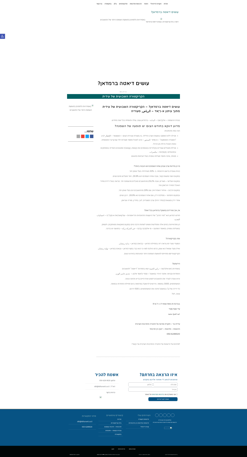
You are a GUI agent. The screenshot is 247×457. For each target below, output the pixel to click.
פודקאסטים (123, 3)
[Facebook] (165, 415)
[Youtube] (172, 415)
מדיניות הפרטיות (158, 394)
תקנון (113, 449)
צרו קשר (99, 3)
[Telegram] (157, 415)
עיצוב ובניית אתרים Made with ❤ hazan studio (108, 454)
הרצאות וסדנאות (136, 3)
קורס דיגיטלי (144, 427)
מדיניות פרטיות (121, 449)
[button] (91, 136)
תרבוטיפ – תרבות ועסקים (112, 427)
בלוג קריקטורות (116, 423)
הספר (146, 3)
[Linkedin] (161, 415)
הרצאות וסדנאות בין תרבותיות (139, 423)
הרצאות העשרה (143, 419)
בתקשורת (118, 434)
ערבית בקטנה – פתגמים (113, 431)
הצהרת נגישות (132, 449)
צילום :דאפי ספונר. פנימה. (144, 454)
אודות (166, 3)
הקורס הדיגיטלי (155, 3)
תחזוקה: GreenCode (74, 454)
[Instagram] (168, 415)
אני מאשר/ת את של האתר (160, 394)
